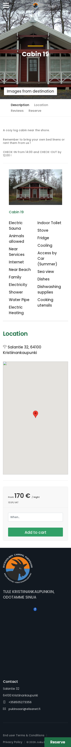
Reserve (35, 110)
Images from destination (30, 91)
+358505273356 (20, 702)
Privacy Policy (12, 742)
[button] (35, 414)
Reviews (17, 110)
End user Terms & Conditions (23, 735)
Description (20, 105)
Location (41, 105)
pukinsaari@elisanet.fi (24, 709)
